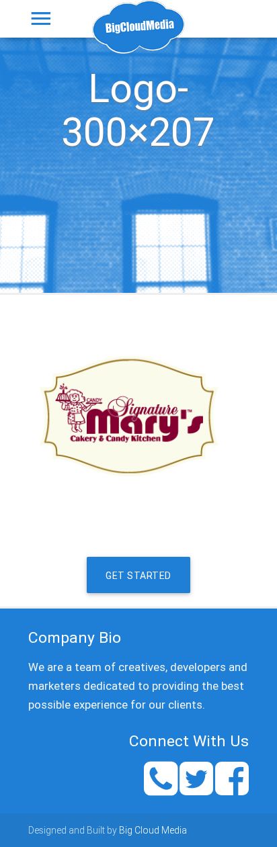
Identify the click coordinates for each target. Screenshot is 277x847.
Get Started (138, 576)
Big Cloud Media (153, 830)
